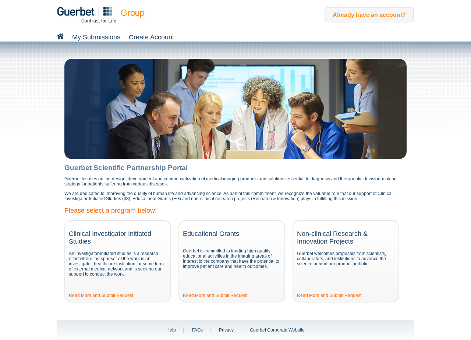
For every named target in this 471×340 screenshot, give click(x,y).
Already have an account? (369, 15)
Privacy (226, 330)
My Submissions (96, 37)
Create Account (151, 37)
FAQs (197, 330)
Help (171, 330)
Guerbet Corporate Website (277, 330)
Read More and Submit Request (101, 295)
